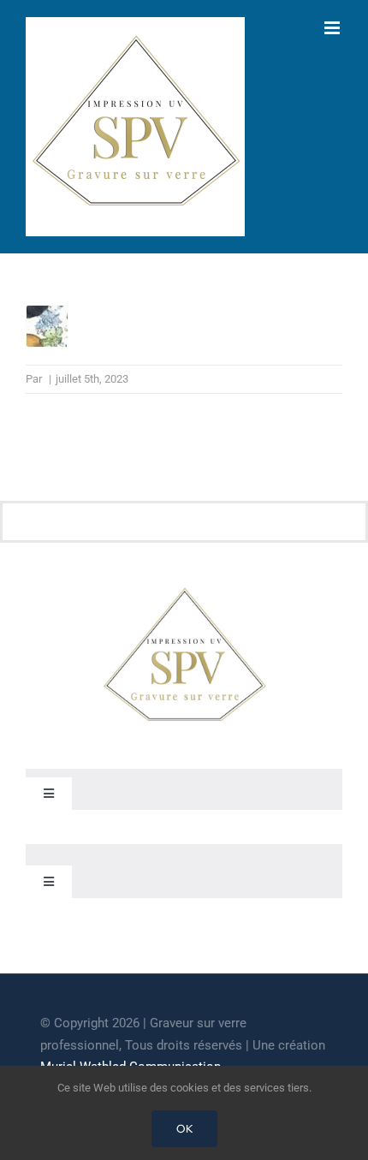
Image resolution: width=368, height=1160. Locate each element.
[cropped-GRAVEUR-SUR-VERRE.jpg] (184, 590)
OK (184, 1128)
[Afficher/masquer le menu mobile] (333, 28)
